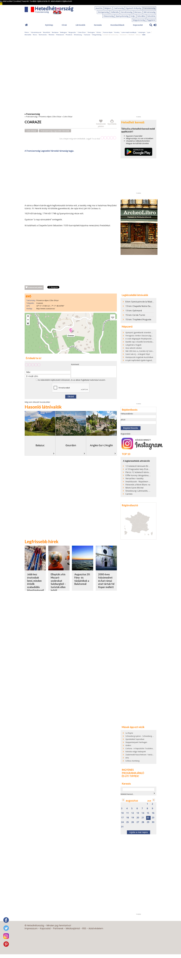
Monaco (137, 12)
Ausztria (99, 8)
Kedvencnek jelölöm (35, 287)
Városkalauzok (36, 32)
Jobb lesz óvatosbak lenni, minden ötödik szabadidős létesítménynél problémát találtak (35, 585)
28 (143, 822)
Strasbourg (78, 35)
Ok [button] (1, 3)
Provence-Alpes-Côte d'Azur (50, 116)
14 (143, 813)
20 (138, 817)
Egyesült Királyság (133, 8)
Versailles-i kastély (134, 478)
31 (122, 826)
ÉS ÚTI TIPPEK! (130, 776)
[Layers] (112, 317)
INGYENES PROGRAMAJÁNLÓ (133, 771)
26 (132, 822)
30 (153, 822)
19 (132, 817)
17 (122, 817)
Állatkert (131, 35)
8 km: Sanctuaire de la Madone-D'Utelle (144, 301)
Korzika (116, 32)
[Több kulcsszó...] (143, 34)
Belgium (108, 8)
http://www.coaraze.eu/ (45, 308)
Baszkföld (46, 32)
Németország (149, 12)
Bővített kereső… (127, 794)
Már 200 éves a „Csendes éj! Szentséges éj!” (143, 351)
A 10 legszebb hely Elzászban (138, 469)
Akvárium (123, 35)
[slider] (108, 137)
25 (127, 822)
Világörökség (96, 35)
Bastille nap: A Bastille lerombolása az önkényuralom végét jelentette (153, 342)
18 (127, 817)
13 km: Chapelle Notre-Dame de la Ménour (146, 306)
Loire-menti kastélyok (128, 32)
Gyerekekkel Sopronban (134, 739)
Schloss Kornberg (132, 761)
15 (148, 813)
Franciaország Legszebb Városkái (55, 130)
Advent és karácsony (110, 35)
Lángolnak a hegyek (133, 345)
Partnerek (58, 928)
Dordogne (91, 32)
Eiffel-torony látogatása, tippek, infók (138, 475)
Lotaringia (141, 32)
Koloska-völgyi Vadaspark (135, 751)
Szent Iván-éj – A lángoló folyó (137, 354)
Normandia (43, 35)
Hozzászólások (117, 25)
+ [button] (28, 316)
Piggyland (151, 20)
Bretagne (63, 32)
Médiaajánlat (73, 928)
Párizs (27, 32)
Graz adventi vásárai (133, 348)
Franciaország (149, 8)
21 (143, 817)
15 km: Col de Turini (135, 315)
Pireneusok (60, 35)
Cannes (128, 494)
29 (148, 822)
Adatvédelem (96, 928)
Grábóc (128, 745)
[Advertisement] (70, 178)
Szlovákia (141, 16)
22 (148, 817)
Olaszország (108, 16)
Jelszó (123, 419)
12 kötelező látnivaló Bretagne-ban (138, 466)
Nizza (35, 35)
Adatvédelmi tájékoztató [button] (61, 1)
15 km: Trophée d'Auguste (138, 319)
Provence (69, 35)
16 (153, 813)
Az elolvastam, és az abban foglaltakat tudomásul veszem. (72, 380)
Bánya (138, 35)
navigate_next (154, 793)
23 (153, 817)
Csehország (119, 8)
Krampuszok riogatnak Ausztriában (139, 357)
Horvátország (126, 12)
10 (122, 813)
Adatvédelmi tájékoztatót (51, 380)
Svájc (133, 16)
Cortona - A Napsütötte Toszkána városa (141, 748)
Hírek (64, 25)
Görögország (103, 12)
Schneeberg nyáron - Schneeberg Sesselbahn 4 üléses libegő (149, 736)
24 (122, 822)
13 (138, 813)
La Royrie (129, 733)
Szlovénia (151, 16)
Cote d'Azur (82, 32)
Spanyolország (122, 16)
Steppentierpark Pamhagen (136, 742)
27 (138, 822)
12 (132, 813)
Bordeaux (55, 32)
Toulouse (87, 35)
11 (127, 813)
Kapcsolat (138, 25)
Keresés (98, 25)
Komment (75, 364)
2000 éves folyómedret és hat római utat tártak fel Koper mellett (106, 581)
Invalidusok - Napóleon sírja (138, 481)
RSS (84, 928)
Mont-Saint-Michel (134, 487)
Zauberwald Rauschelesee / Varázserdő (141, 754)
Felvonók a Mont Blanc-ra (137, 484)
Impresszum (31, 928)
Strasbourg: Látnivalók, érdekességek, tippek (138, 491)
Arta (127, 758)
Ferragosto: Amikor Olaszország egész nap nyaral (145, 335)
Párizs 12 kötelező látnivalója (138, 472)
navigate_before (123, 800)
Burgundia (72, 32)
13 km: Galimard (133, 310)
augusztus (132, 800)
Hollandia (115, 12)
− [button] (28, 319)
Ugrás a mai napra (138, 832)
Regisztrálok (125, 434)
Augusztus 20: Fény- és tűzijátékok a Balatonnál (82, 579)
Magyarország (139, 20)
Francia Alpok (107, 32)
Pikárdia (51, 35)
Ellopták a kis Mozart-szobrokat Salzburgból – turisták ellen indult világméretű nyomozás (58, 585)
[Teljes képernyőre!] (28, 323)
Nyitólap (49, 25)
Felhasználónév (127, 413)
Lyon (148, 32)
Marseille (28, 35)
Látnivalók (80, 25)
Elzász (99, 32)
